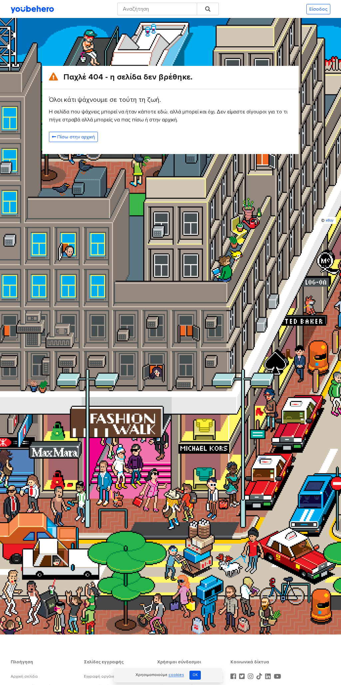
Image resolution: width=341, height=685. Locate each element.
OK (195, 675)
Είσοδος (318, 9)
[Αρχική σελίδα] (32, 9)
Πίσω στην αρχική (76, 137)
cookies (176, 675)
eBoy (329, 220)
